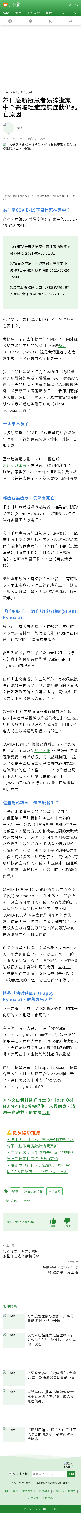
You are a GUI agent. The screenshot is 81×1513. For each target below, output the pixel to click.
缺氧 (62, 345)
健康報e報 (20, 1474)
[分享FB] (10, 20)
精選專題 (44, 1491)
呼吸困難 (42, 750)
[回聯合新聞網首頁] (5, 5)
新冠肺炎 (12, 1201)
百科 (61, 13)
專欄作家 (47, 1497)
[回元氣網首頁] (14, 5)
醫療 (49, 13)
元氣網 (14, 92)
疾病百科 (58, 1491)
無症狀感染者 (15, 465)
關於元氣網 (11, 1491)
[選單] (76, 5)
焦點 (6, 13)
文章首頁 (33, 1497)
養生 (18, 13)
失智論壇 (33, 13)
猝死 (48, 210)
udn (5, 92)
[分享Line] (30, 20)
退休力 (72, 1491)
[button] (75, 13)
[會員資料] (70, 5)
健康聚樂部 (28, 1491)
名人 (23, 92)
